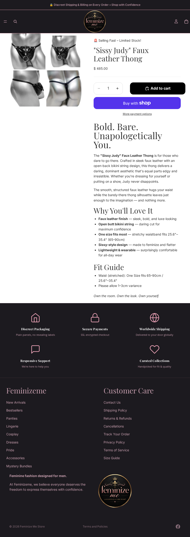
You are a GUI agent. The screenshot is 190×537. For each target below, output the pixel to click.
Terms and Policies (95, 526)
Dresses (12, 442)
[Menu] (5, 21)
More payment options (137, 114)
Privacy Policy (114, 442)
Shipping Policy (115, 410)
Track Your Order (117, 434)
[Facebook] (178, 526)
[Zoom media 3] (27, 88)
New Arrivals (15, 402)
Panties (11, 418)
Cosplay (12, 434)
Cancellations (114, 426)
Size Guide (112, 458)
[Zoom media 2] (64, 51)
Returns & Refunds (118, 418)
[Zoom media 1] (27, 51)
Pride (10, 450)
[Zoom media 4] (64, 88)
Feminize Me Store (32, 526)
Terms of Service (116, 450)
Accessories (15, 458)
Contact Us (112, 402)
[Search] (15, 21)
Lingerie (12, 426)
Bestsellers (14, 410)
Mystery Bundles (19, 466)
